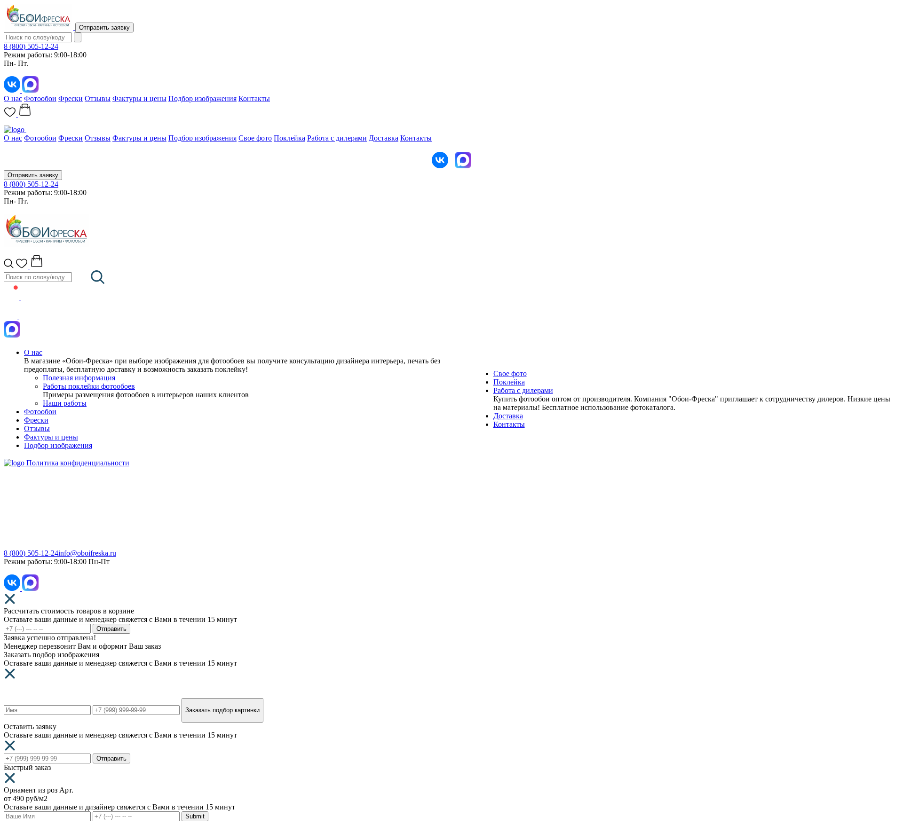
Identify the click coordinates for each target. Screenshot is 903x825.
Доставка (383, 138)
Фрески (70, 98)
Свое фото (255, 138)
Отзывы (98, 98)
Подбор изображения (202, 98)
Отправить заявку (104, 27)
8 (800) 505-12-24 (31, 46)
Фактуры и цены (139, 98)
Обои (12, 508)
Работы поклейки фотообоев (89, 386)
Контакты (254, 98)
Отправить (111, 628)
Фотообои (40, 98)
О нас (13, 98)
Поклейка (289, 138)
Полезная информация (79, 378)
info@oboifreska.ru (87, 553)
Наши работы (65, 403)
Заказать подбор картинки (222, 710)
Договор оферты (478, 535)
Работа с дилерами (337, 138)
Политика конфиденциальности (77, 463)
